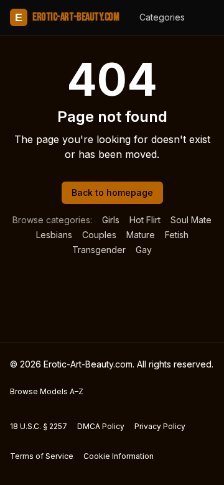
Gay (144, 249)
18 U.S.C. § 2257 (38, 426)
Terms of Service (41, 456)
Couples (99, 234)
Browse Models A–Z (46, 391)
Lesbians (54, 234)
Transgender (99, 249)
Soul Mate (191, 220)
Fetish (177, 234)
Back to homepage (112, 192)
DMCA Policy (100, 426)
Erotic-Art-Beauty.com (67, 17)
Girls (110, 220)
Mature (140, 234)
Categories (162, 17)
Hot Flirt (145, 220)
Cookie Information (118, 456)
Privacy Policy (159, 426)
